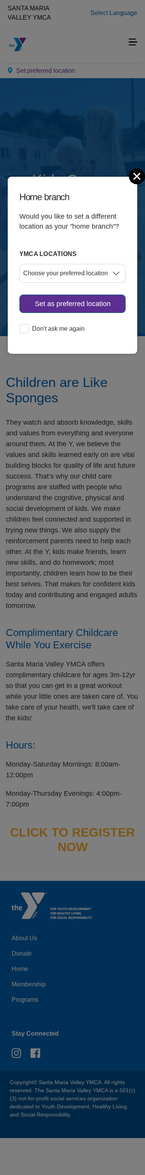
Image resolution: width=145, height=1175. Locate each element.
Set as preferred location (73, 304)
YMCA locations (48, 254)
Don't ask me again (58, 328)
